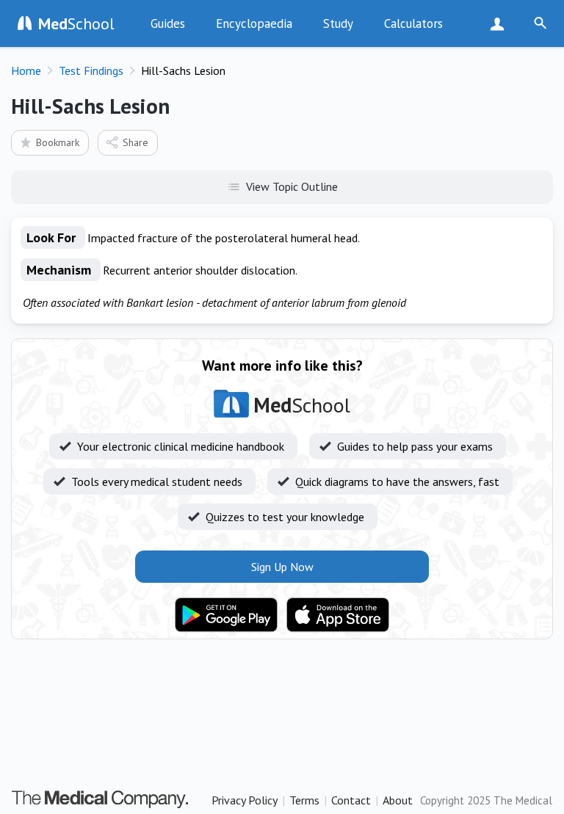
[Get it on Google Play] (226, 615)
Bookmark (57, 142)
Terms (304, 800)
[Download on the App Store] (337, 615)
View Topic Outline (292, 186)
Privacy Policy (245, 800)
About (398, 800)
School (76, 23)
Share (135, 142)
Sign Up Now (500, 23)
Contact (351, 800)
